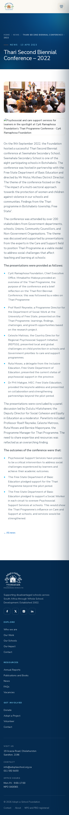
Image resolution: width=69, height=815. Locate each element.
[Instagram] (23, 611)
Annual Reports (12, 669)
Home (7, 35)
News (16, 35)
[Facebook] (7, 611)
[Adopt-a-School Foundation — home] (8, 7)
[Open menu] (61, 6)
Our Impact (9, 646)
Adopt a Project (12, 715)
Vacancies (9, 692)
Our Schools (10, 640)
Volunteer (9, 721)
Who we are (10, 629)
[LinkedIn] (32, 611)
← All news (9, 532)
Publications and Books (16, 675)
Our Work (9, 635)
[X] (15, 611)
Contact (8, 652)
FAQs (6, 686)
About (18, 807)
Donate (8, 710)
